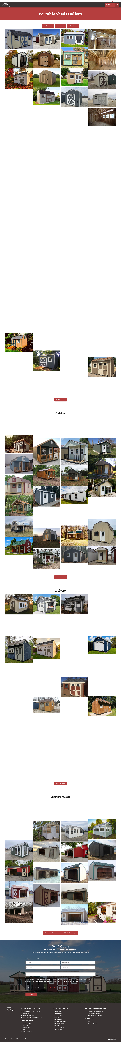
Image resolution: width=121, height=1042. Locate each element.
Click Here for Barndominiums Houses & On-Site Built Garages (60, 932)
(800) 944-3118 (115, 1)
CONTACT (101, 5)
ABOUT (70, 5)
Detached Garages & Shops (95, 1011)
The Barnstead (59, 1015)
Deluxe (60, 25)
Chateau (57, 1025)
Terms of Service (64, 987)
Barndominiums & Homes (95, 1015)
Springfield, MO (27, 1025)
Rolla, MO (25, 1029)
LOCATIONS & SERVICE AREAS (83, 5)
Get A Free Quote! (60, 399)
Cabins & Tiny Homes (94, 1013)
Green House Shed (60, 1021)
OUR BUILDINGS (39, 5)
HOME (31, 5)
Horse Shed (58, 1019)
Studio (57, 1017)
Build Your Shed (110, 4)
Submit (31, 994)
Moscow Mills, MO (27, 1031)
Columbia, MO (26, 1027)
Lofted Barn (58, 1013)
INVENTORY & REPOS (51, 5)
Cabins (48, 25)
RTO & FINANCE (63, 5)
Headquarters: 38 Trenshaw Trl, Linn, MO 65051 (92, 1)
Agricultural (73, 25)
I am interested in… (30, 971)
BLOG (95, 5)
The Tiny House (59, 1027)
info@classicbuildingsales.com (34, 1017)
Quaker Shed (58, 1029)
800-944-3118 (30, 1015)
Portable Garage (59, 1023)
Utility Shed (58, 1011)
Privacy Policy (53, 987)
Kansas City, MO (27, 1023)
